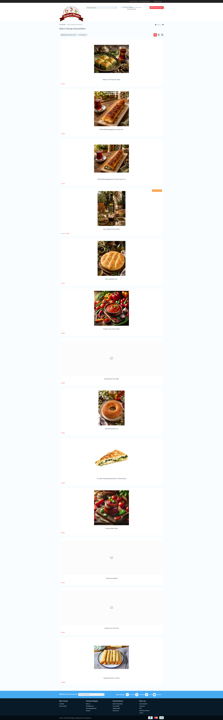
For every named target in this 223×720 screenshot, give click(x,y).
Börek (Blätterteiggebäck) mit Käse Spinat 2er (111, 179)
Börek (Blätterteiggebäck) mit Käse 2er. (111, 129)
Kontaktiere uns (90, 706)
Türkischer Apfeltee (111, 578)
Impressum (142, 706)
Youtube (159, 694)
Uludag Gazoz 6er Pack (111, 628)
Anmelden (61, 703)
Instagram (142, 694)
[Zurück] (156, 25)
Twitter (151, 694)
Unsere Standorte (133, 1)
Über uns (88, 703)
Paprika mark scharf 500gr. (111, 329)
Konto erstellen (63, 706)
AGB (140, 708)
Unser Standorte (143, 703)
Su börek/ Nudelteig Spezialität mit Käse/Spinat (111, 478)
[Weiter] (163, 25)
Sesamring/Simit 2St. (111, 429)
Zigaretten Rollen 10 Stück (111, 678)
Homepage (62, 24)
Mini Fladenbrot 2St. (111, 279)
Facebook (132, 694)
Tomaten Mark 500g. (111, 528)
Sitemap (88, 710)
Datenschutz (116, 710)
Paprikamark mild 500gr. (111, 379)
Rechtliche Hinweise (144, 710)
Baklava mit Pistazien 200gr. (111, 79)
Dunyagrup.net (87, 718)
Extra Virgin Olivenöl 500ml (111, 229)
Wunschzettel (116, 706)
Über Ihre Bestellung (118, 703)
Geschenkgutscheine (144, 1)
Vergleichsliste (116, 708)
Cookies (141, 713)
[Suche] (116, 8)
